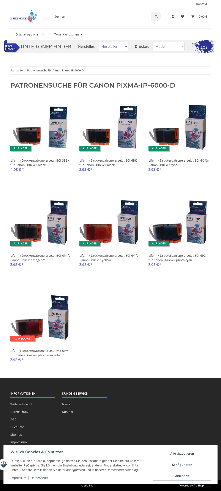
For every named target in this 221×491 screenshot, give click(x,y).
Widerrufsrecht (21, 404)
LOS (204, 47)
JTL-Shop (198, 485)
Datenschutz (19, 412)
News (66, 404)
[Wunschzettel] (183, 16)
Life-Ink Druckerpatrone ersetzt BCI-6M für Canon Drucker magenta (41, 257)
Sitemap (16, 434)
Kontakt (201, 4)
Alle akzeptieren (182, 453)
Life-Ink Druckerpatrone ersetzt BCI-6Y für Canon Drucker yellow (109, 257)
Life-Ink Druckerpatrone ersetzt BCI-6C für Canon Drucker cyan (178, 162)
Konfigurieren (182, 464)
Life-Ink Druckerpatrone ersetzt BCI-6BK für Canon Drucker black (108, 162)
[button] (173, 16)
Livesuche (17, 427)
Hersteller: (86, 46)
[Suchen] (156, 16)
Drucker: (142, 46)
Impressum (18, 442)
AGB (13, 419)
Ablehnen (182, 476)
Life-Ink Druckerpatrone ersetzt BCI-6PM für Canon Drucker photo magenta (39, 353)
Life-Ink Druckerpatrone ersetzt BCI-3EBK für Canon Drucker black (39, 162)
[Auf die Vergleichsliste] (54, 103)
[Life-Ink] (23, 16)
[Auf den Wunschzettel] (65, 103)
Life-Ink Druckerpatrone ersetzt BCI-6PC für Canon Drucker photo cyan (177, 257)
